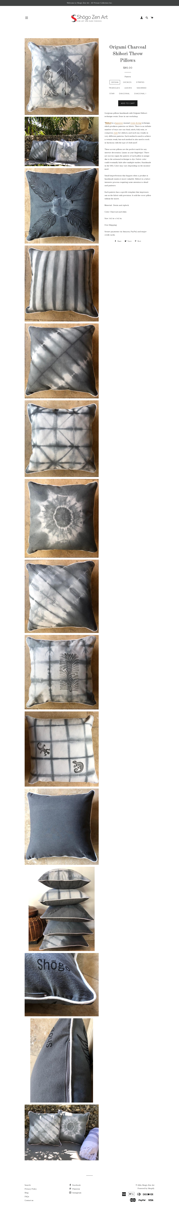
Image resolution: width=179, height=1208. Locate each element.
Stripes (140, 82)
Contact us (29, 1200)
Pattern (128, 76)
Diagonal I (140, 93)
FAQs (27, 1196)
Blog (26, 1193)
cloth (116, 133)
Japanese (119, 123)
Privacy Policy (31, 1189)
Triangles (114, 88)
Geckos (127, 82)
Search (28, 1185)
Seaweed (142, 88)
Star (112, 93)
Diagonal (124, 93)
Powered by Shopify (146, 1188)
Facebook (76, 1185)
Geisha (115, 82)
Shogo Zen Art (148, 1185)
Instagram (76, 1193)
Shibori (108, 123)
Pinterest (76, 1189)
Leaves (128, 88)
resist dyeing (135, 123)
